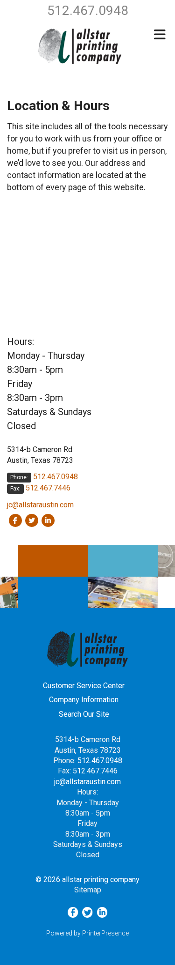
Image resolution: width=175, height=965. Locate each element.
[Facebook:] (15, 520)
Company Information (84, 699)
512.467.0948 (55, 476)
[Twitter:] (31, 520)
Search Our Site (84, 714)
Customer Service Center (84, 685)
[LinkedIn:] (48, 520)
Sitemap (87, 889)
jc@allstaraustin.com (40, 504)
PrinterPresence (105, 933)
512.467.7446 (48, 487)
